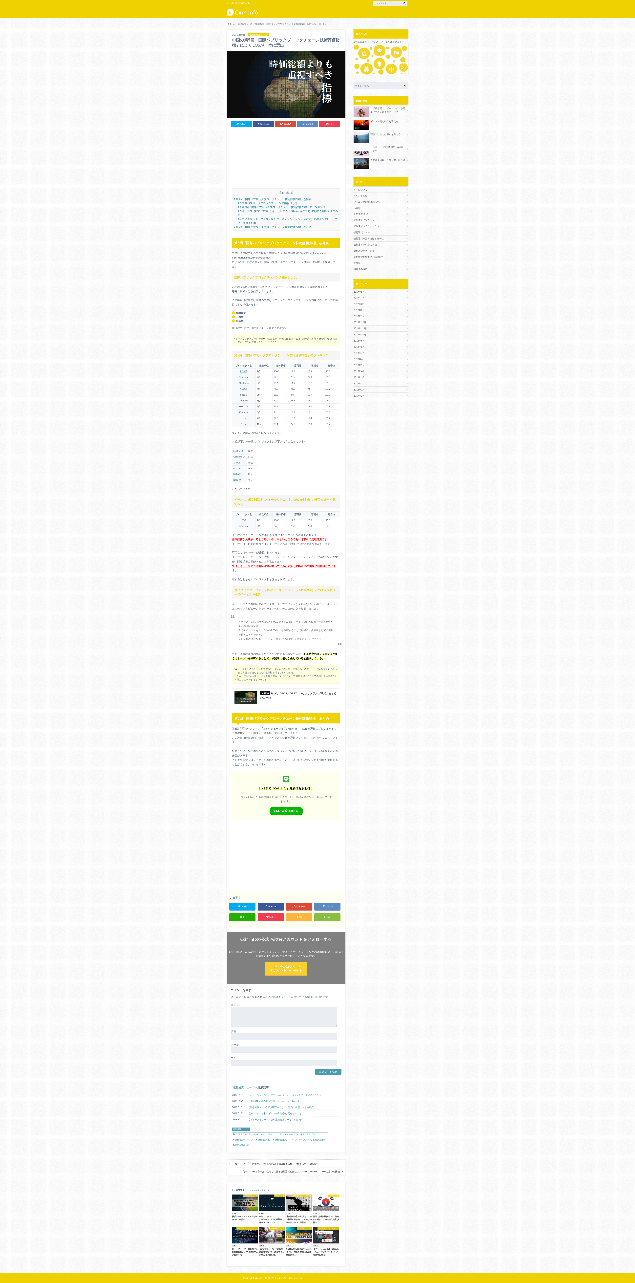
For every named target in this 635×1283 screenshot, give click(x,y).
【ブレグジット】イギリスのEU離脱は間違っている (274, 1113)
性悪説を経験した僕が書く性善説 (387, 160)
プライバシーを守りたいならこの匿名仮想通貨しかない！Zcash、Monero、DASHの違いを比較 (290, 1171)
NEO (242, 389)
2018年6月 (359, 359)
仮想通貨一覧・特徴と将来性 (369, 238)
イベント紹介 (360, 195)
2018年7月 (359, 352)
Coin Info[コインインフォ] (271, 1278)
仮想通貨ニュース (243, 1087)
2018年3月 (359, 377)
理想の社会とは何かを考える (385, 134)
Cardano (238, 456)
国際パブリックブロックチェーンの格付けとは (267, 203)
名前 (234, 1031)
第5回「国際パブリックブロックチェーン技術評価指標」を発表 (272, 199)
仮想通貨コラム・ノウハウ (367, 226)
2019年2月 (359, 310)
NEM (235, 480)
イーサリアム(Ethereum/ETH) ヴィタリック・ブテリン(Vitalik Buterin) (266, 1134)
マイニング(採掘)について (367, 201)
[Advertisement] (286, 157)
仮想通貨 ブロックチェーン (315, 1134)
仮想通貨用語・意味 (364, 250)
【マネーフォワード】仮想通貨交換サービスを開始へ (275, 1119)
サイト (235, 1057)
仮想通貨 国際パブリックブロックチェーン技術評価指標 (300, 1139)
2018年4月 (359, 371)
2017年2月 (359, 395)
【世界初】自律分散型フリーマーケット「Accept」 (274, 1101)
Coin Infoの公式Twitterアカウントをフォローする (286, 968)
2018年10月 (360, 334)
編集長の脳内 (360, 269)
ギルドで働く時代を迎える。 (385, 121)
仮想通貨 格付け (242, 1145)
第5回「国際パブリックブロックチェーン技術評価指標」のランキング (281, 207)
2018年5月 (359, 365)
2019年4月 (359, 297)
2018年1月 (359, 389)
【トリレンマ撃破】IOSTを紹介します (387, 149)
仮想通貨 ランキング (244, 1139)
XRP (235, 462)
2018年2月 (359, 383)
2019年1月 (359, 316)
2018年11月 (360, 328)
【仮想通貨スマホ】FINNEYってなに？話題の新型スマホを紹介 (281, 1107)
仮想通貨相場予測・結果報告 (369, 256)
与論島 (357, 207)
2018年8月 (359, 346)
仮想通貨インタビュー (365, 220)
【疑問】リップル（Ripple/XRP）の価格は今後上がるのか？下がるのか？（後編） (275, 1163)
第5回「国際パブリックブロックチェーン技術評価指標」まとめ (272, 226)
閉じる (288, 192)
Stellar (237, 451)
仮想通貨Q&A (361, 214)
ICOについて (360, 189)
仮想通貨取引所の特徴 (365, 244)
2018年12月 (360, 322)
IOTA (236, 474)
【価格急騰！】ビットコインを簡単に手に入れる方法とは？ (387, 110)
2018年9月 (359, 340)
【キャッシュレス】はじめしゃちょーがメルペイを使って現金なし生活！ (286, 1095)
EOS (242, 371)
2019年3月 (359, 304)
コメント (236, 1004)
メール (235, 1044)
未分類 (357, 262)
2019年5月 (359, 291)
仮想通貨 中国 (264, 1139)
